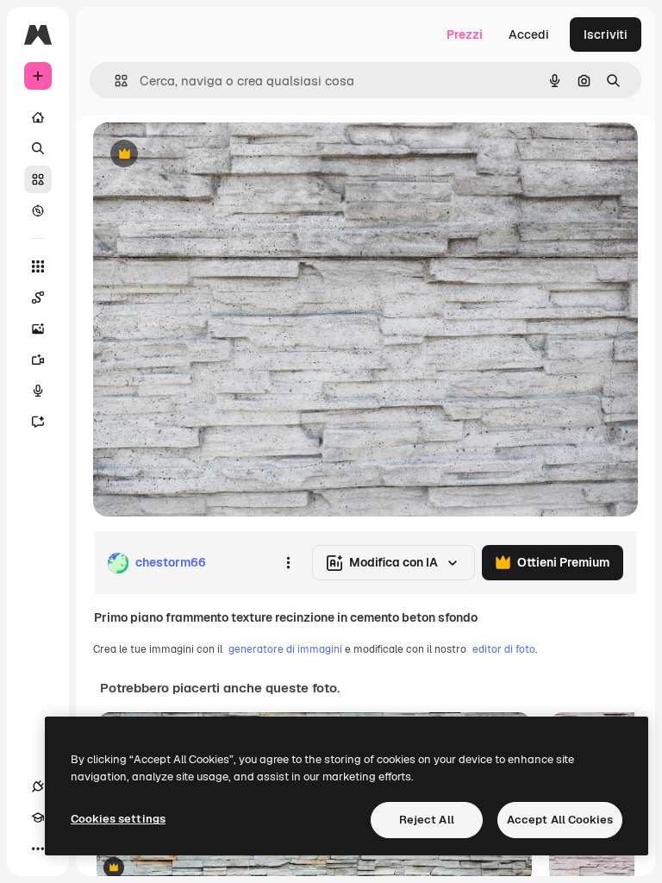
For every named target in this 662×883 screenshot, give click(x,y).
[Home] (38, 117)
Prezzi (465, 34)
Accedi (529, 34)
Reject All (426, 819)
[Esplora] (38, 210)
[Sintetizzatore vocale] (38, 390)
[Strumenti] (38, 266)
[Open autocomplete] (114, 80)
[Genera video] (38, 359)
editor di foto (503, 649)
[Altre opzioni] (288, 563)
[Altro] (38, 848)
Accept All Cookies (560, 819)
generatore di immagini (285, 649)
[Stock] (38, 179)
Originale (206, 155)
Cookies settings (118, 818)
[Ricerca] (38, 148)
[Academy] (38, 817)
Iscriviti (606, 34)
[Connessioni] (38, 786)
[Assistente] (38, 421)
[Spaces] (38, 297)
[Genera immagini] (38, 328)
